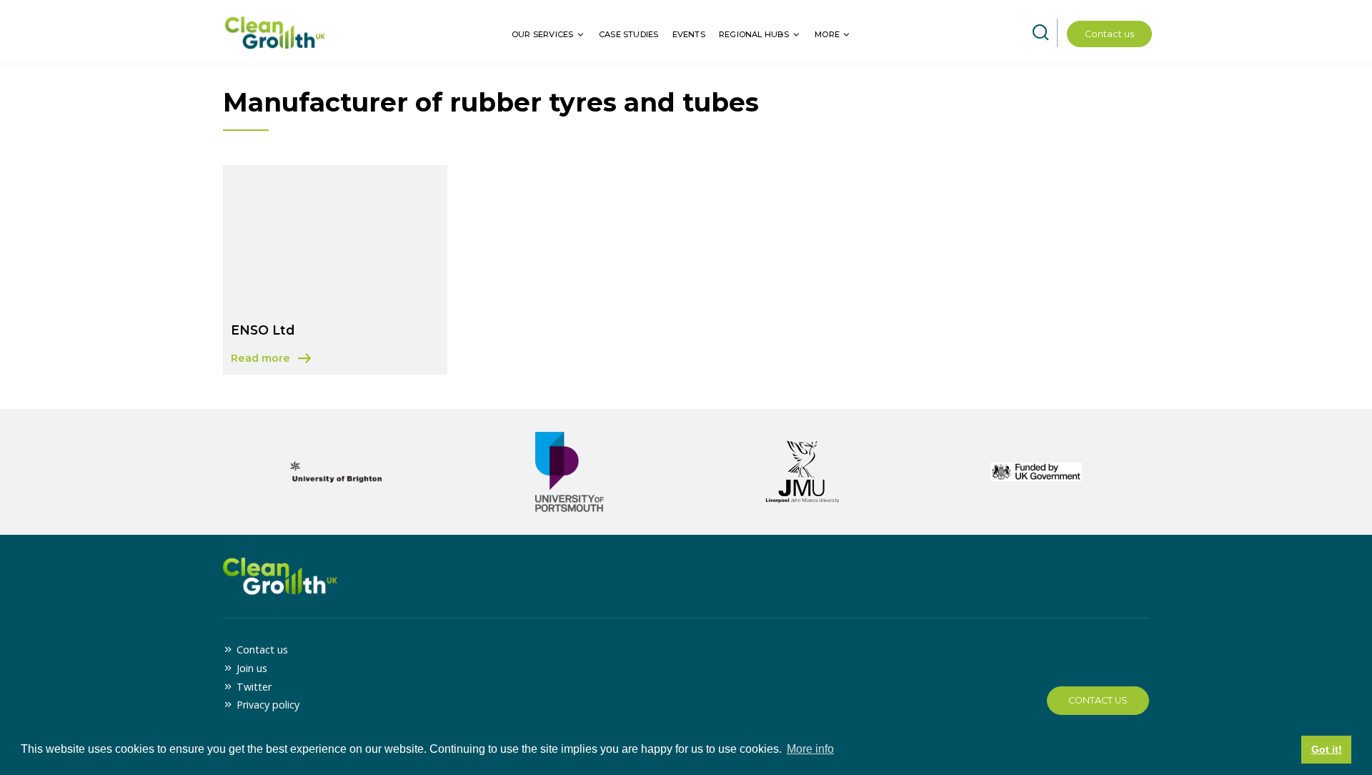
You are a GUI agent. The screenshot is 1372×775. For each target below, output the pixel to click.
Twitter (254, 686)
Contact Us (1098, 700)
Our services (542, 34)
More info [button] (810, 749)
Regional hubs (754, 34)
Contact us (1109, 34)
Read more (273, 359)
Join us (252, 668)
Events (688, 34)
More (827, 34)
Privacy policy (268, 704)
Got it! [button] (1326, 749)
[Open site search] (1040, 33)
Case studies (628, 34)
